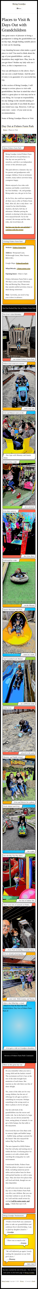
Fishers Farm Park (19, 247)
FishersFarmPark (22, 263)
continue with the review (14, 230)
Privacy (22, 1281)
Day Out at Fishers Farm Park (18, 126)
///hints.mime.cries (23, 268)
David (33, 1281)
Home (5, 130)
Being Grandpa (19, 4)
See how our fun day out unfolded (18, 227)
